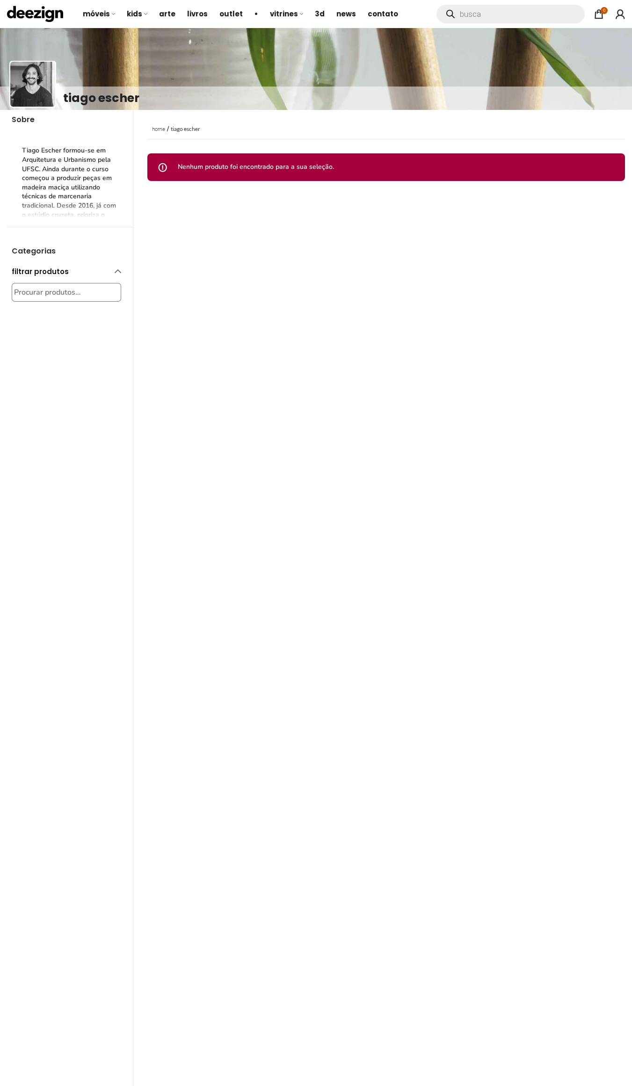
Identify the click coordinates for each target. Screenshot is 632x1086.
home (158, 128)
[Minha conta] (620, 14)
